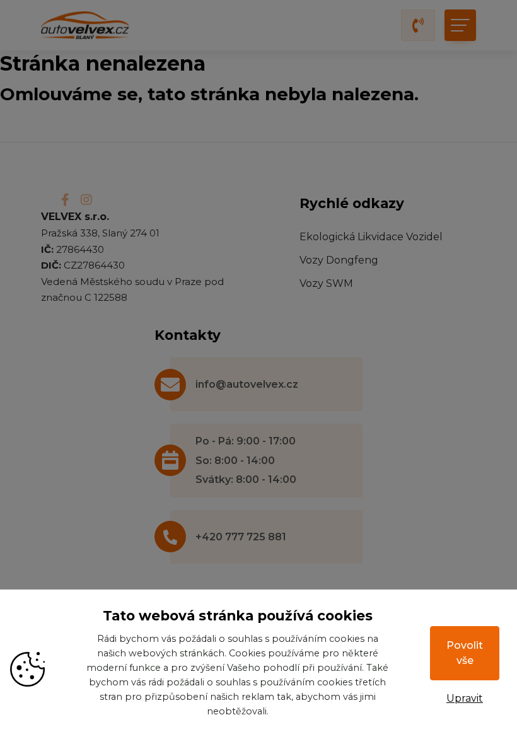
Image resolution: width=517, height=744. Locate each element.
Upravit (464, 698)
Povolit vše (464, 652)
